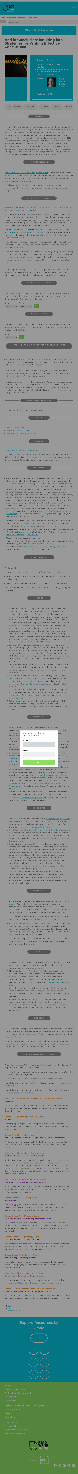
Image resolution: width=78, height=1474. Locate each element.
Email (25, 751)
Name (25, 741)
